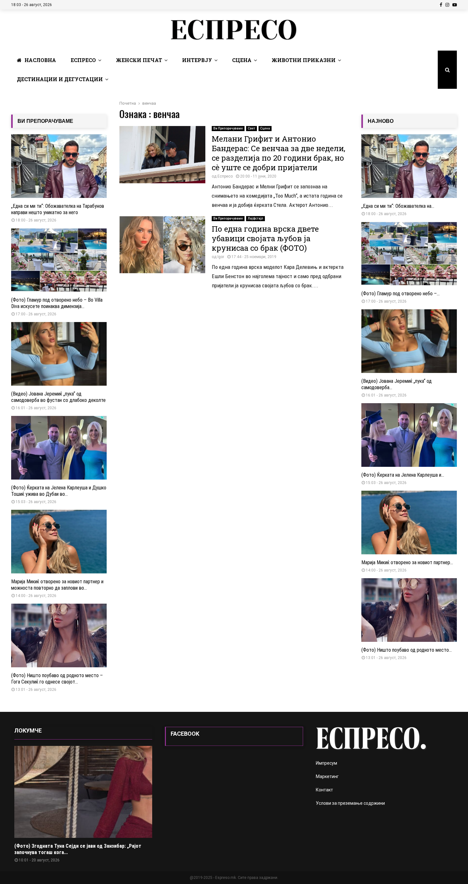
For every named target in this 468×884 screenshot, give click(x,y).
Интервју (197, 60)
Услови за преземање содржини (350, 803)
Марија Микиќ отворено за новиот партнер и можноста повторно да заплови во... (57, 585)
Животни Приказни (304, 60)
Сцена (242, 60)
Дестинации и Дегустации (60, 79)
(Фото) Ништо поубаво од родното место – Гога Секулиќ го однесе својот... (57, 678)
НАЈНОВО (381, 121)
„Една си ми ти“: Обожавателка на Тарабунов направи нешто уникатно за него (57, 209)
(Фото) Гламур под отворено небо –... (400, 294)
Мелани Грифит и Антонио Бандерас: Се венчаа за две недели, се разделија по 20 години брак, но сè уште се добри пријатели (278, 153)
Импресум (326, 763)
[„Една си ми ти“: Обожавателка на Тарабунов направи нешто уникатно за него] (59, 166)
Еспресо (83, 60)
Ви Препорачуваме (228, 128)
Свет (251, 128)
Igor (220, 257)
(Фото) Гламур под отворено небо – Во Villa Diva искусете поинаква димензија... (57, 303)
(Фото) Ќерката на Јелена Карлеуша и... (402, 475)
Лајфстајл (255, 218)
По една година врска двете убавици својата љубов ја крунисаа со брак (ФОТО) (265, 238)
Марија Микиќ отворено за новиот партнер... (407, 562)
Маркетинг (327, 776)
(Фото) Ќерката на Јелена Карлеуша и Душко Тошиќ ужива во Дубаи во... (58, 491)
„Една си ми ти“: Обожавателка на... (397, 206)
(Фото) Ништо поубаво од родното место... (406, 650)
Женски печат (139, 60)
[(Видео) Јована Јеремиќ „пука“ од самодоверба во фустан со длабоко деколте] (59, 354)
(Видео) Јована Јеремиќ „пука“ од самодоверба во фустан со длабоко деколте (58, 397)
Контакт (324, 789)
